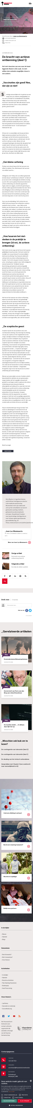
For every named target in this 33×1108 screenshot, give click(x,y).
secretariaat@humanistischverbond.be (19, 1068)
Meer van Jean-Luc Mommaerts (17, 542)
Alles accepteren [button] (9, 1101)
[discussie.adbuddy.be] (16, 607)
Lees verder (12, 1091)
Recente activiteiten (8, 980)
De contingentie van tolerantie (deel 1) (14, 754)
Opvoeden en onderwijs (8, 1006)
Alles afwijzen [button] (24, 1101)
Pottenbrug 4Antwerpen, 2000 (13, 1075)
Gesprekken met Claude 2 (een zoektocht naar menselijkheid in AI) (15, 765)
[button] (16, 1105)
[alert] (16, 1093)
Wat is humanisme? (7, 957)
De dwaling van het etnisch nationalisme (15, 759)
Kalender (4, 937)
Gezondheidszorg (7, 1009)
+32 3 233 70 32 (12, 1061)
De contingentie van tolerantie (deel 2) (14, 749)
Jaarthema (5, 1003)
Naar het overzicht (10, 19)
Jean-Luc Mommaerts (20, 36)
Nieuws (4, 934)
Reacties (7, 43)
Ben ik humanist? (7, 955)
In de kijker (5, 975)
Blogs (3, 939)
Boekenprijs (5, 986)
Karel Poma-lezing (7, 988)
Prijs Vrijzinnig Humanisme (9, 983)
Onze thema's (6, 960)
